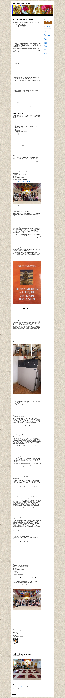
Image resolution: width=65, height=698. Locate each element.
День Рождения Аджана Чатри (20, 533)
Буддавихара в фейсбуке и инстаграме (22, 684)
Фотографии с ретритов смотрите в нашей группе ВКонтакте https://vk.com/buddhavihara (24, 653)
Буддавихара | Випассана (19, 398)
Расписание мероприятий (40, 14)
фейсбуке (21, 686)
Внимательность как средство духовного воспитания (25, 208)
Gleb (22, 209)
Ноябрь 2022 (45, 43)
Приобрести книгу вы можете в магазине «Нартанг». (21, 259)
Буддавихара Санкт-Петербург (22, 3)
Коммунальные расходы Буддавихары (22, 615)
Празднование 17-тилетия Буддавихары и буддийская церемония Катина (25, 578)
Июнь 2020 (45, 46)
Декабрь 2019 (45, 47)
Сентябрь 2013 (46, 52)
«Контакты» (21, 150)
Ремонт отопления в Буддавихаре (20, 308)
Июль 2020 (45, 45)
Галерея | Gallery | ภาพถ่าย (29, 14)
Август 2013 (45, 53)
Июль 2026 (45, 38)
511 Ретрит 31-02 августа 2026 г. (48, 35)
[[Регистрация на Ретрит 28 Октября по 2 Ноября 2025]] (21, 36)
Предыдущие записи (16, 17)
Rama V (22, 20)
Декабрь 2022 (45, 42)
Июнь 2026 (45, 39)
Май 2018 (45, 48)
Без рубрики (16, 205)
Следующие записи (38, 17)
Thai (16, 14)
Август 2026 (45, 37)
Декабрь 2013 (45, 51)
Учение (46, 14)
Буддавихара (23, 14)
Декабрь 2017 (45, 49)
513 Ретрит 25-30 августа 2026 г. (48, 32)
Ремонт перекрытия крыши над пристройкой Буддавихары (26, 550)
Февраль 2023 (45, 41)
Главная (14, 14)
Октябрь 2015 (45, 50)
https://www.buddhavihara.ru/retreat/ (30, 656)
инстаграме (25, 686)
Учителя (49, 14)
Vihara (22, 655)
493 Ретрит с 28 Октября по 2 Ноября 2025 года (23, 19)
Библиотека (19, 14)
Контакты (35, 14)
